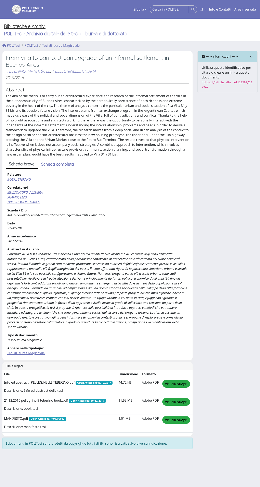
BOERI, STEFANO (19, 179)
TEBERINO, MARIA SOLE (28, 71)
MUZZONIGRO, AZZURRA (25, 192)
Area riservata (245, 9)
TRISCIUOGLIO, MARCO (23, 202)
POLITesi (13, 45)
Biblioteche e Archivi (25, 26)
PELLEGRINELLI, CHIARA (74, 71)
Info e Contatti (220, 9)
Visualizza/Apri (176, 384)
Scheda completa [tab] (57, 164)
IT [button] (201, 9)
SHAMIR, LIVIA (17, 197)
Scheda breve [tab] (22, 163)
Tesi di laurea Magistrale (61, 45)
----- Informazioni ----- (221, 56)
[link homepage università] (24, 9)
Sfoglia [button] (138, 9)
